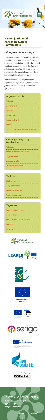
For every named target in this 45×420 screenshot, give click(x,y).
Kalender (10, 224)
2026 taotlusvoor (13, 181)
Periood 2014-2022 (14, 190)
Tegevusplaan (12, 156)
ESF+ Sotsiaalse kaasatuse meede (20, 220)
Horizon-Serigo (12, 215)
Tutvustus (10, 101)
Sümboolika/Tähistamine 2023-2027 (21, 129)
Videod (9, 125)
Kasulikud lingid (12, 120)
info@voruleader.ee (12, 407)
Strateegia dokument (14, 166)
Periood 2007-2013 (14, 195)
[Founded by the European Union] (22, 348)
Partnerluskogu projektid (16, 210)
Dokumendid (11, 106)
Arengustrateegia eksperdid (17, 152)
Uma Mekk (10, 229)
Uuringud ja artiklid (13, 161)
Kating (37, 413)
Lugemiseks (11, 115)
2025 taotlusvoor (13, 186)
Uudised (9, 111)
